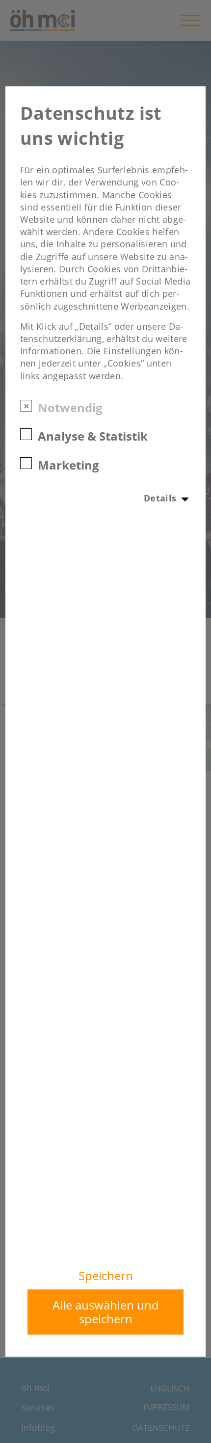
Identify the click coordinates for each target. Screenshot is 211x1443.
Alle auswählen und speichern (106, 1312)
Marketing (68, 464)
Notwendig (70, 407)
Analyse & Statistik (93, 435)
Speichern (106, 1276)
